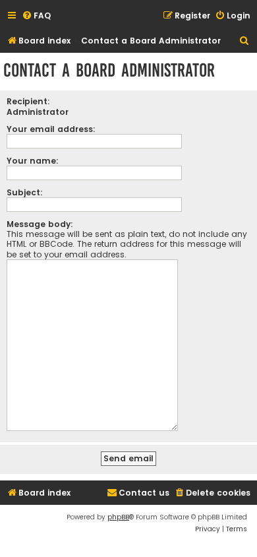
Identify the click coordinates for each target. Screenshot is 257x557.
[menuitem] (36, 16)
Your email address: (51, 129)
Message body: (40, 224)
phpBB (118, 517)
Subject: (25, 192)
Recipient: (28, 101)
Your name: (33, 160)
